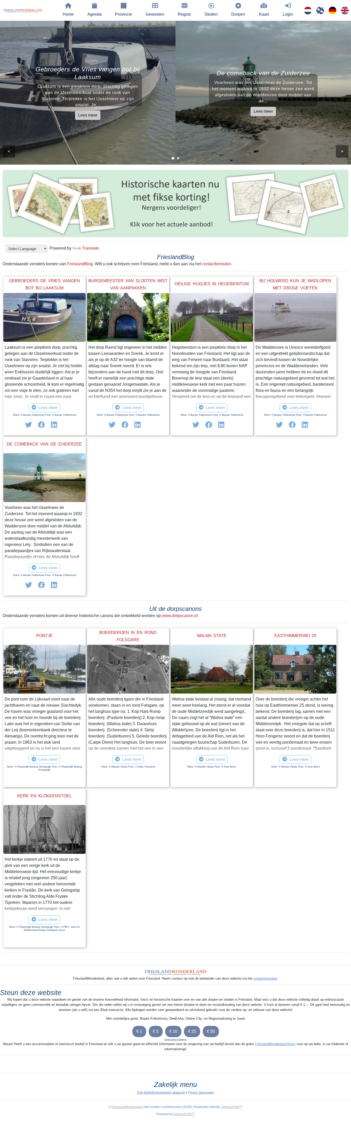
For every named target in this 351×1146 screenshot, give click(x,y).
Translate (90, 248)
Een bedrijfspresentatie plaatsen (161, 1092)
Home (68, 14)
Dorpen (238, 14)
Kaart (264, 14)
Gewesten (155, 14)
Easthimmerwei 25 (295, 635)
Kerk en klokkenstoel (44, 796)
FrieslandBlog (80, 264)
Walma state (211, 635)
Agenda (94, 14)
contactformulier (216, 264)
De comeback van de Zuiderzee (44, 444)
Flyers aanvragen (201, 1092)
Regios (184, 14)
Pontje (44, 635)
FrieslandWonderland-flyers (275, 1044)
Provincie (123, 14)
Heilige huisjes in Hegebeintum (212, 284)
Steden (211, 14)
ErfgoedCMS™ (232, 1107)
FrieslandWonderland (127, 1107)
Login (288, 14)
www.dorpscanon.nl (180, 615)
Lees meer (87, 115)
